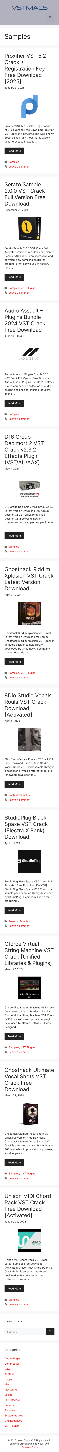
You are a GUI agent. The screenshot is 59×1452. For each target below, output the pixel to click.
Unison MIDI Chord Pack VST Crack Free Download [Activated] (28, 1205)
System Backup (14, 1415)
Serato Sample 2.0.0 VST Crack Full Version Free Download (25, 194)
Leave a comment (19, 166)
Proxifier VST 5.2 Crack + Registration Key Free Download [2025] (25, 68)
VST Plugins (28, 288)
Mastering (11, 1389)
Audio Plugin (12, 1358)
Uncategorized (13, 1420)
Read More (14, 150)
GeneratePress (29, 1447)
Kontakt (13, 795)
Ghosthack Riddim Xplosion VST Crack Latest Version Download (29, 579)
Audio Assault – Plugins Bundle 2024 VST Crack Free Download (25, 320)
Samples (14, 161)
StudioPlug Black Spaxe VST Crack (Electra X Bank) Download (26, 827)
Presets (13, 921)
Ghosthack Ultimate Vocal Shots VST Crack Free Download (29, 1079)
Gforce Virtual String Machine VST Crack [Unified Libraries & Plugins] (29, 953)
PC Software (12, 1399)
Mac (7, 1384)
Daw (7, 1368)
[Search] (50, 1331)
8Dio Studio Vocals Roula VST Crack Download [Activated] (28, 705)
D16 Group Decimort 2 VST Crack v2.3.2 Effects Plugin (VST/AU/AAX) (24, 449)
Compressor (12, 1363)
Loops (8, 1379)
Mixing (8, 1394)
